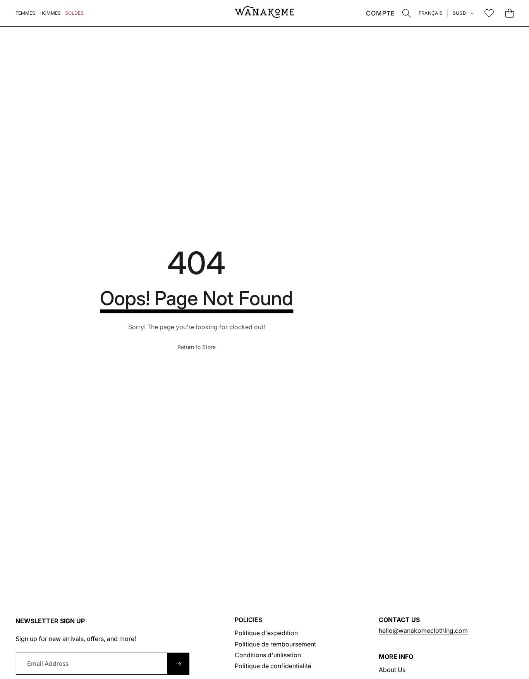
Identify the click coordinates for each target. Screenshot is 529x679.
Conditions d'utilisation (268, 655)
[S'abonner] (178, 663)
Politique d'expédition (266, 633)
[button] (407, 13)
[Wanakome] (264, 13)
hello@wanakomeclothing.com (423, 630)
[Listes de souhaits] (489, 13)
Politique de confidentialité (273, 666)
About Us (392, 670)
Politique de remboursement (275, 644)
